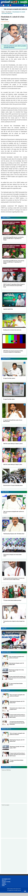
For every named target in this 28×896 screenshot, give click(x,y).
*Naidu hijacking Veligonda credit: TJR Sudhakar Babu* (13, 533)
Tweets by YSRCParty (6, 770)
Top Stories (8, 11)
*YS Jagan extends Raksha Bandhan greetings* (12, 600)
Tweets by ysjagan (5, 804)
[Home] (14, 2)
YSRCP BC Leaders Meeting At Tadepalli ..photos (12, 464)
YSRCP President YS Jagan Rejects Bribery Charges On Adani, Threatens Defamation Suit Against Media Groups (14, 285)
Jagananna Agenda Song (8, 309)
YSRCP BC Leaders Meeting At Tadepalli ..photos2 (13, 443)
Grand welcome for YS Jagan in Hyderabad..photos (13, 485)
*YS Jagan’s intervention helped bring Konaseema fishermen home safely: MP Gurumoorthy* (17, 723)
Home (3, 11)
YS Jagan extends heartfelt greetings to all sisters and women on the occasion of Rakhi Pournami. (17, 678)
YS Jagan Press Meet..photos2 (9, 378)
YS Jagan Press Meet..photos (9, 399)
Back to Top (25, 891)
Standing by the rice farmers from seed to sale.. (12, 330)
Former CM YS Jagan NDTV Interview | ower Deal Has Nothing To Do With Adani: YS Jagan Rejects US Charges (13, 238)
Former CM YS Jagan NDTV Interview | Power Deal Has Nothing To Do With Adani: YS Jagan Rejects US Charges (13, 262)
